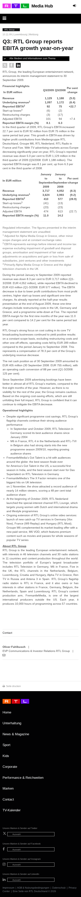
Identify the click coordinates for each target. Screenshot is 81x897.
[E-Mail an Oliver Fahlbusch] (4, 655)
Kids (6, 756)
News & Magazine (16, 734)
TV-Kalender (12, 810)
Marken (8, 788)
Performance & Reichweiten (23, 778)
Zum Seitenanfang (74, 714)
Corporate (10, 767)
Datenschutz (59, 887)
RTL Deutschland (38, 891)
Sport (6, 745)
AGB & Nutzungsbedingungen (33, 887)
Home (7, 712)
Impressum (8, 887)
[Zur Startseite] (16, 6)
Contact (8, 799)
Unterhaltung (12, 723)
